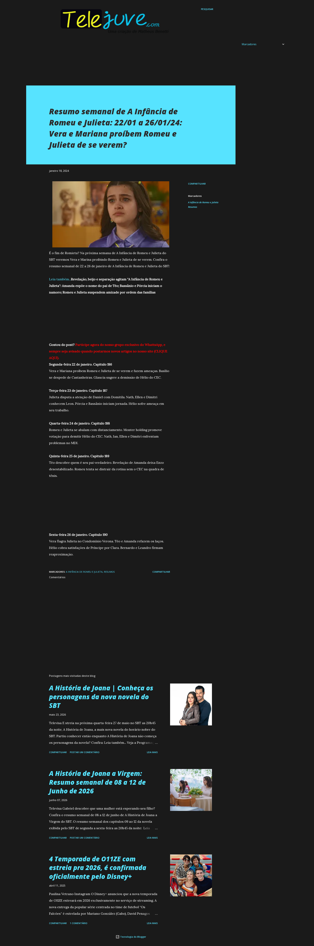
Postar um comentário (84, 752)
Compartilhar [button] (197, 183)
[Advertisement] (124, 62)
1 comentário (78, 923)
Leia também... (60, 279)
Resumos (192, 206)
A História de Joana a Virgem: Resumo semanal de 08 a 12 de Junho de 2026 (97, 782)
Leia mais (152, 752)
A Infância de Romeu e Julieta (203, 202)
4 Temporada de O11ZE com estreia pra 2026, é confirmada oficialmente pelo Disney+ (97, 867)
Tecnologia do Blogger (133, 936)
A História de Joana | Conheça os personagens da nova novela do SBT (101, 696)
